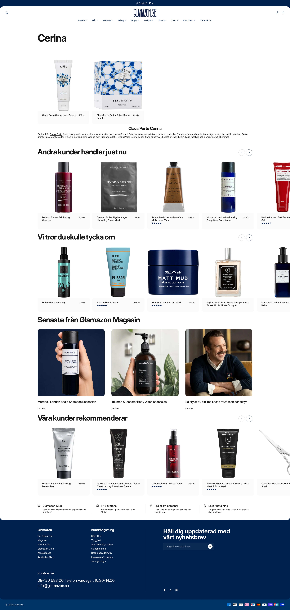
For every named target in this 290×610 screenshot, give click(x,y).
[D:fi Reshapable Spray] (64, 272)
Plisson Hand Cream (108, 302)
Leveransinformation (102, 557)
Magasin (42, 540)
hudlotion (167, 137)
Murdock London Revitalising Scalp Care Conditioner (222, 219)
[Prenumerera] (210, 546)
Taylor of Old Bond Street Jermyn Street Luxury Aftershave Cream (114, 485)
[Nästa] (249, 152)
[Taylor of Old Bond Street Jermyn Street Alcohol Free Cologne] (228, 272)
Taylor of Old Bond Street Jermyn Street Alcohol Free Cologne (224, 304)
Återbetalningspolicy (102, 544)
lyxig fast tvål (192, 137)
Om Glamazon (45, 536)
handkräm (178, 137)
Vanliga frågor (98, 561)
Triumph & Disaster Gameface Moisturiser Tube (167, 219)
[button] (157, 223)
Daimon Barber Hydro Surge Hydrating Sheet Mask (112, 219)
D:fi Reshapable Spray (53, 302)
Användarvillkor (46, 557)
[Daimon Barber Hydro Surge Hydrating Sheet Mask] (118, 187)
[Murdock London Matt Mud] (173, 272)
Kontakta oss (44, 553)
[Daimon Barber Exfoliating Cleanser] (64, 187)
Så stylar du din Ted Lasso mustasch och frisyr (216, 402)
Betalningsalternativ (101, 553)
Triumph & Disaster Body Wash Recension (139, 402)
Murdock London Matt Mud (166, 302)
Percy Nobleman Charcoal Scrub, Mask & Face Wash (224, 485)
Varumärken (44, 544)
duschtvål (156, 137)
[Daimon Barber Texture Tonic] (173, 453)
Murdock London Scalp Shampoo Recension (67, 402)
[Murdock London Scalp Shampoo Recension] (71, 362)
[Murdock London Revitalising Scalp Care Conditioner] (228, 187)
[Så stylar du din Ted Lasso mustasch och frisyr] (218, 362)
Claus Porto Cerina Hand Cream (59, 115)
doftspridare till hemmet (216, 137)
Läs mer (41, 408)
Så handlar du (98, 548)
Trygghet (96, 540)
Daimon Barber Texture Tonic (167, 483)
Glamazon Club (46, 548)
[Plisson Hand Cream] (118, 272)
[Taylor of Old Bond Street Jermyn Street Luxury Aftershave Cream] (118, 453)
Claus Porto (56, 134)
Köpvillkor (96, 536)
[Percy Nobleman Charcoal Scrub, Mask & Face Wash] (228, 453)
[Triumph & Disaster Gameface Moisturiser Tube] (173, 187)
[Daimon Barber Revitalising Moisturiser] (64, 453)
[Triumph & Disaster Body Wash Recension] (144, 362)
